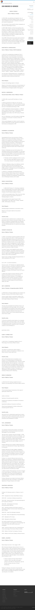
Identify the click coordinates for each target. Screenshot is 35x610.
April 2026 (4, 594)
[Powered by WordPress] (4, 608)
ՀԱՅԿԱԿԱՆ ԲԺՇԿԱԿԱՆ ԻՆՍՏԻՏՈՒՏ (9, 607)
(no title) (32, 21)
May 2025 (4, 601)
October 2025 (4, 597)
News (14, 594)
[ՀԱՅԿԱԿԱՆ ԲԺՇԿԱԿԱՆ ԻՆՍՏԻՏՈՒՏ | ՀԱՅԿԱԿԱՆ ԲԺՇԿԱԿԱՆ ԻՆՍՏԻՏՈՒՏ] (2, 1)
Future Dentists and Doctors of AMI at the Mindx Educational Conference (30, 31)
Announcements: (16, 591)
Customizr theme (13, 608)
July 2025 (4, 600)
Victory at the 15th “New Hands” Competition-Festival (30, 18)
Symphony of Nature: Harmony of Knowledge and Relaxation (30, 26)
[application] (30, 43)
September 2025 (5, 598)
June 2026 (4, 591)
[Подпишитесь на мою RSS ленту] (32, 607)
